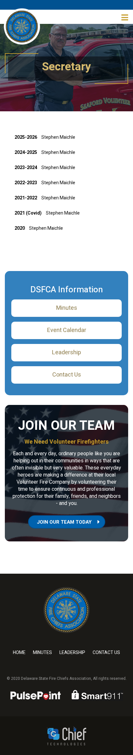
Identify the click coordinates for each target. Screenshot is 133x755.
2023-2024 (26, 167)
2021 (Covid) (29, 213)
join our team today (64, 522)
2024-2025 (26, 152)
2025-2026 (26, 137)
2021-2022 (26, 198)
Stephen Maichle (58, 137)
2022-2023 (26, 182)
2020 (20, 228)
